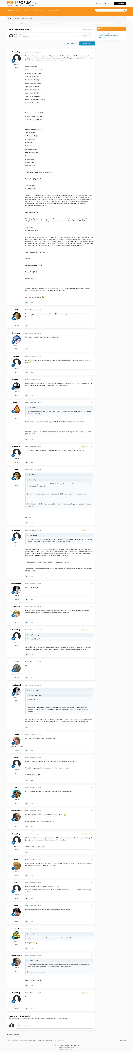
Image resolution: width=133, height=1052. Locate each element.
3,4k (17, 349)
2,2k (17, 677)
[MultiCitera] (26, 302)
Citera (31, 302)
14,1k (17, 599)
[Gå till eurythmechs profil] (17, 590)
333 (17, 418)
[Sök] (125, 10)
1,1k (17, 622)
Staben (17, 18)
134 (17, 67)
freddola (16, 929)
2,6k (17, 750)
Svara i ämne (87, 43)
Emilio (16, 734)
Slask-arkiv (30, 37)
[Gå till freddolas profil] (17, 935)
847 (17, 944)
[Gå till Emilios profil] (17, 741)
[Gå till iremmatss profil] (17, 339)
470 (17, 803)
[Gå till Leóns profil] (17, 912)
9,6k (17, 325)
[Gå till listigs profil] (17, 866)
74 (17, 898)
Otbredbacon (114, 35)
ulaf (16, 310)
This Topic (117, 10)
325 (17, 395)
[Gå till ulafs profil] (17, 316)
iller (16, 787)
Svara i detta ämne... (25, 1026)
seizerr (16, 757)
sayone (16, 356)
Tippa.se (35, 10)
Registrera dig (120, 3)
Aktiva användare (27, 18)
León (16, 906)
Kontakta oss (69, 1045)
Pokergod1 (101, 33)
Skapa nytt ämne (71, 43)
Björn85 (16, 402)
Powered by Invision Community (66, 1049)
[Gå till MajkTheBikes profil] (17, 817)
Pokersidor (27, 10)
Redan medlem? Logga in (104, 3)
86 (17, 372)
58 (17, 773)
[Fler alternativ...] (92, 52)
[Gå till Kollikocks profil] (17, 613)
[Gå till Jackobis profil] (17, 889)
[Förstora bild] (39, 129)
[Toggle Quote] (28, 407)
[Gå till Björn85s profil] (17, 409)
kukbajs (114, 33)
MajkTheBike (16, 811)
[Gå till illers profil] (17, 794)
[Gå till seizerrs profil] (17, 764)
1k (17, 921)
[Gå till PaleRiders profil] (17, 386)
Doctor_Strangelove (104, 35)
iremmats (16, 333)
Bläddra (10, 10)
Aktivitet (18, 10)
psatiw (16, 662)
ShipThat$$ (102, 37)
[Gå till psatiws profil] (17, 668)
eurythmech (16, 583)
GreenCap (19, 35)
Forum (9, 18)
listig (16, 859)
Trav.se (43, 10)
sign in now (48, 1018)
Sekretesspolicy (58, 1045)
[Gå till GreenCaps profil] (11, 36)
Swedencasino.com (54, 10)
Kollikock (16, 607)
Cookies (76, 1045)
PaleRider (16, 379)
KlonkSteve (108, 33)
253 (17, 875)
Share (78, 36)
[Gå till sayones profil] (17, 363)
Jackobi (16, 882)
